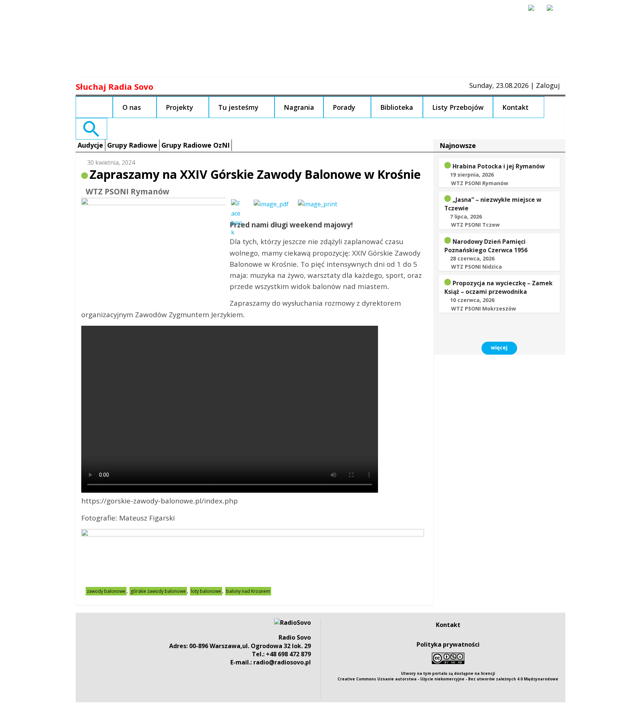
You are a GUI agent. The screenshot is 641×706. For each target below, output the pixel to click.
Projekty (179, 107)
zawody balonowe (106, 591)
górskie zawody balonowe (158, 591)
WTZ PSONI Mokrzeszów (483, 308)
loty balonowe (206, 591)
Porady (344, 107)
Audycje (90, 145)
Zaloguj (548, 85)
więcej (499, 347)
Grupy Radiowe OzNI (195, 145)
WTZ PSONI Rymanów (128, 191)
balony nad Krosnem (248, 591)
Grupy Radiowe (132, 145)
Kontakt (515, 107)
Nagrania (299, 107)
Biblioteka (396, 107)
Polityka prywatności (448, 644)
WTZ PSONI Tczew (475, 224)
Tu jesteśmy (238, 107)
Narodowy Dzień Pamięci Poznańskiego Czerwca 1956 (485, 245)
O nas (131, 107)
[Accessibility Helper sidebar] (534, 11)
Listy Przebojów (458, 107)
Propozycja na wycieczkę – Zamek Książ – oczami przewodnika (498, 287)
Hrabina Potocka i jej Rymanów (499, 166)
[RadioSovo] (292, 622)
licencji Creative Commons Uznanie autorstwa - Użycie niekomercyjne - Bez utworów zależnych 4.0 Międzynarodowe (448, 676)
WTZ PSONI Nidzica (476, 266)
